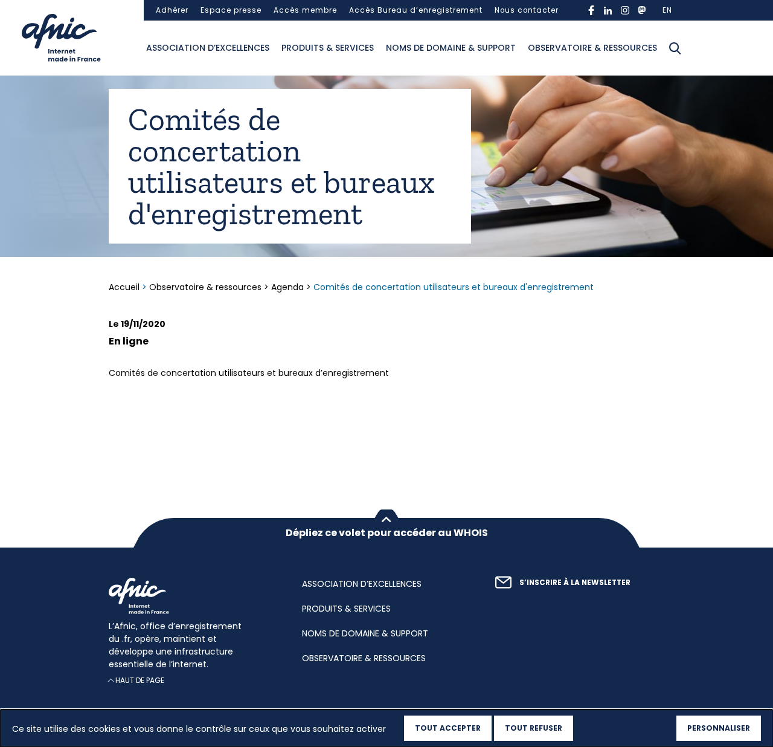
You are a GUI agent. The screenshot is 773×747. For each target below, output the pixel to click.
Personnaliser (718, 728)
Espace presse (230, 10)
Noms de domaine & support (451, 48)
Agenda (287, 287)
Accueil (125, 287)
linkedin (608, 10)
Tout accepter (448, 728)
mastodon (641, 10)
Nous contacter (527, 10)
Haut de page (139, 680)
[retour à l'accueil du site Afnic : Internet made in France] (193, 596)
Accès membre (305, 10)
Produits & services (327, 48)
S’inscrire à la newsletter (574, 582)
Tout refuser (533, 728)
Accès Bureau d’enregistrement (416, 10)
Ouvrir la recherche (675, 48)
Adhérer (172, 10)
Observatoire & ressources (592, 48)
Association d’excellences (207, 48)
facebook (591, 10)
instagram (625, 10)
